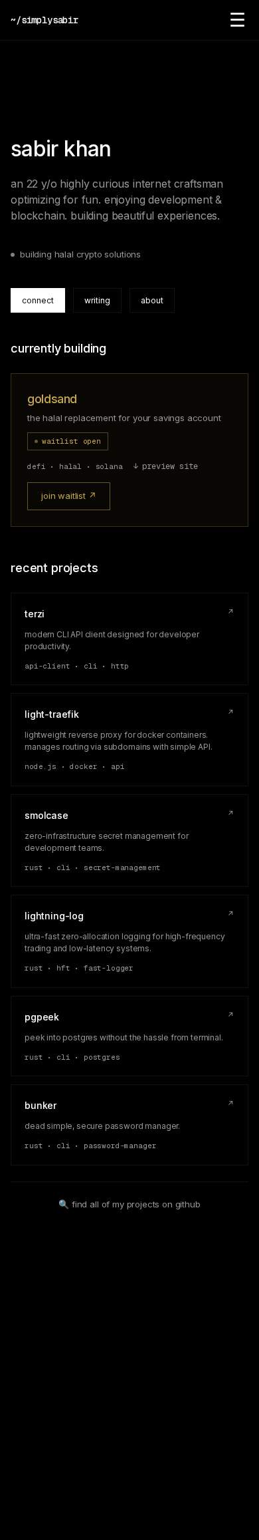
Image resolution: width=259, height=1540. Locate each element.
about (152, 300)
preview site (165, 466)
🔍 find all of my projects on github (129, 1204)
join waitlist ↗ (68, 495)
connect (38, 300)
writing (97, 300)
